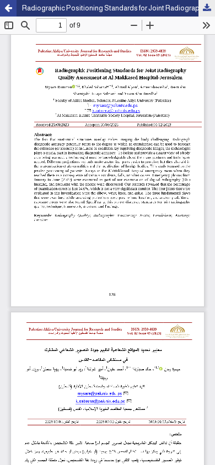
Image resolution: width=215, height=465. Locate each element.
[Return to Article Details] (8, 8)
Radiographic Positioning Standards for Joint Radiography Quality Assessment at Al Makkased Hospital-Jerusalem (118, 8)
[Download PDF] (206, 8)
